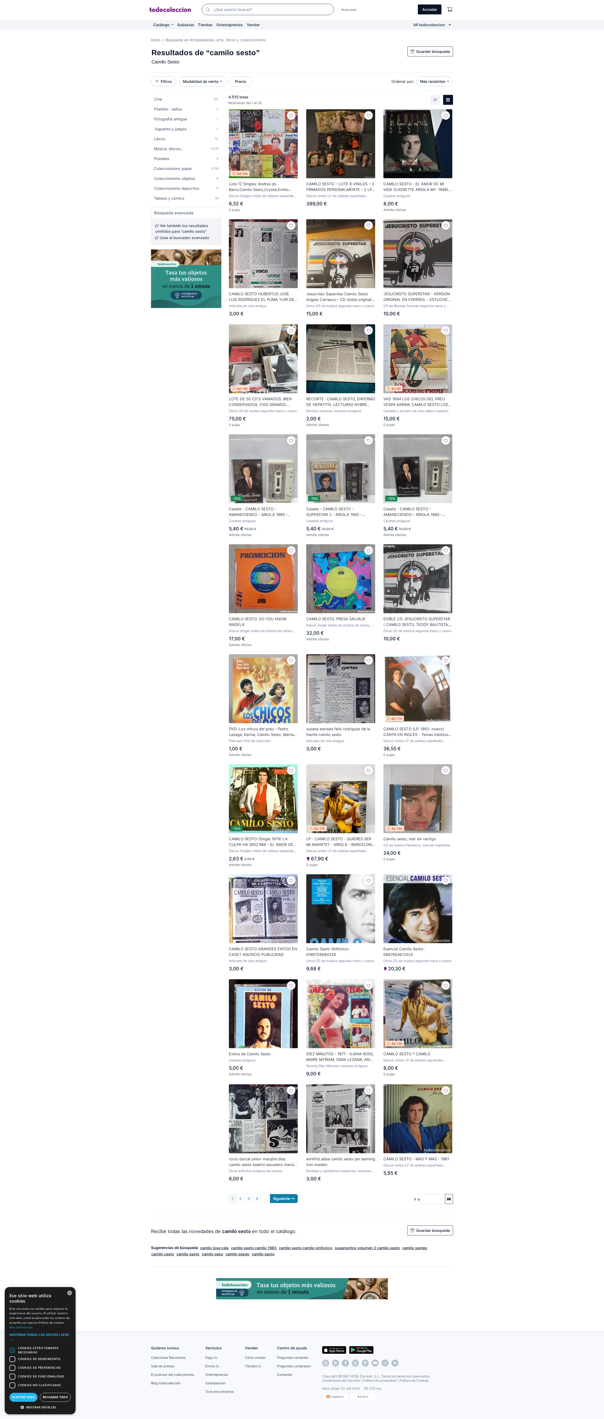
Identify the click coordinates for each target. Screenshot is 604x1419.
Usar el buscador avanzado (184, 237)
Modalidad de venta (201, 81)
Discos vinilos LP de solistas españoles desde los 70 (335, 196)
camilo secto (263, 1254)
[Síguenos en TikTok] (385, 1363)
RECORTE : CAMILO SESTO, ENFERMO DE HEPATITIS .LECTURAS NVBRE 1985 (340, 402)
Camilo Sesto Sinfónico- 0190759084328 (328, 951)
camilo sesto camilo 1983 (254, 1248)
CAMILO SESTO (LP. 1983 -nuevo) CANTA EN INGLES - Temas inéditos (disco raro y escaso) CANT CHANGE (417, 731)
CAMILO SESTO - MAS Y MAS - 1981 (416, 1159)
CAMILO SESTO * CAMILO (406, 1054)
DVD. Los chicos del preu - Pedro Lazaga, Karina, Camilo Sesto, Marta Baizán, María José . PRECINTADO (261, 731)
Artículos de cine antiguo (248, 306)
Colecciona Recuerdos (168, 1358)
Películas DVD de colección (250, 741)
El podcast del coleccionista (172, 1375)
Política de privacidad (379, 1380)
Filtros (166, 81)
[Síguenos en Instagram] (325, 1363)
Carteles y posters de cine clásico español (415, 411)
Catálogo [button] (162, 24)
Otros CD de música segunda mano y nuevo (340, 306)
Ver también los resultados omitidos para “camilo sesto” (181, 228)
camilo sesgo (237, 1254)
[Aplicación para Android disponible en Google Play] (361, 1349)
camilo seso (212, 1254)
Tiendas (205, 24)
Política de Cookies (414, 1380)
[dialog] (40, 1350)
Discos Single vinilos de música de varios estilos (260, 631)
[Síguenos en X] (355, 1363)
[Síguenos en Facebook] (345, 1363)
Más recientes (433, 81)
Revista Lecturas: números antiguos (333, 411)
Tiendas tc (253, 1366)
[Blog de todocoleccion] (394, 1363)
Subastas (185, 24)
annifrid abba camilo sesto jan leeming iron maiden (340, 1162)
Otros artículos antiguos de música (255, 1171)
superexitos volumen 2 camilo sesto (367, 1248)
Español (336, 1396)
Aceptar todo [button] (23, 1397)
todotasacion (215, 1383)
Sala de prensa (162, 1366)
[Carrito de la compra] (450, 9)
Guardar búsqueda (433, 51)
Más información (21, 1327)
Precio (240, 81)
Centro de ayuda (292, 1348)
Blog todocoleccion (165, 1383)
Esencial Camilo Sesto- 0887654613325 (404, 951)
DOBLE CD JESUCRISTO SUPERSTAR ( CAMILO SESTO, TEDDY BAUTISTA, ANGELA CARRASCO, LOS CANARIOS (417, 622)
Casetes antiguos (396, 196)
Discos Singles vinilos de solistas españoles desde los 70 (262, 196)
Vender (253, 24)
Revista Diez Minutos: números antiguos (337, 1066)
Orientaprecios (229, 24)
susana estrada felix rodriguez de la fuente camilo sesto (338, 731)
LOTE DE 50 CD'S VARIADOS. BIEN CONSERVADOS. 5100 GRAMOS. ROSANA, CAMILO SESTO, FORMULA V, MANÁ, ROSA (262, 402)
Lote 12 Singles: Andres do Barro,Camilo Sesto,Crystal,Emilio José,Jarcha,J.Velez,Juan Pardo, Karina (259, 187)
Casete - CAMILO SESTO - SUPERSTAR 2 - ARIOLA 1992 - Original (334, 512)
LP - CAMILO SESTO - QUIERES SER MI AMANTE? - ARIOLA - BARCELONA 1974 (340, 841)
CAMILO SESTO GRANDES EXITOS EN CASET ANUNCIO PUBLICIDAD (263, 951)
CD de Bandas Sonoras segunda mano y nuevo (414, 306)
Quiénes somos (165, 1348)
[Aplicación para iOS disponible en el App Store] (334, 1349)
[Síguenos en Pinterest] (365, 1363)
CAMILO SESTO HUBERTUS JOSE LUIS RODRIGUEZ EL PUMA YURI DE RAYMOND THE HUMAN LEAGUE (261, 296)
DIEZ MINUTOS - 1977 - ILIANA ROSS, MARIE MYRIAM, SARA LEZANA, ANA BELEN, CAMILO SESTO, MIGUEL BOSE (340, 1057)
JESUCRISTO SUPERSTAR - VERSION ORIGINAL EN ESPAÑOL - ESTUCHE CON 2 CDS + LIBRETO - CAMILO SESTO (416, 296)
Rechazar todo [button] (55, 1397)
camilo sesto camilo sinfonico (305, 1248)
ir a (417, 1199)
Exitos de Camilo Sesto (250, 1054)
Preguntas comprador (294, 1366)
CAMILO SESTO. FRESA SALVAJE (335, 619)
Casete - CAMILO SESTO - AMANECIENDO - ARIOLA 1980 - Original (258, 512)
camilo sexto (187, 1254)
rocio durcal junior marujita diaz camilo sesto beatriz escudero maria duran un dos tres (261, 1162)
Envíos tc (212, 1366)
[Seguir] (291, 115)
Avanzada (349, 10)
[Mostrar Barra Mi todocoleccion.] (450, 25)
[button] (40, 1337)
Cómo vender (255, 1358)
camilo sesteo (414, 1248)
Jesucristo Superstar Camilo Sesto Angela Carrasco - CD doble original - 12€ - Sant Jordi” (340, 296)
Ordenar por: (402, 81)
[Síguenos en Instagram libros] (335, 1363)
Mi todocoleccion (429, 24)
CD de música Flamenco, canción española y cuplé (417, 845)
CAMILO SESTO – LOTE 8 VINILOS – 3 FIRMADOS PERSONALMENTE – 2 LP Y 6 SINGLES (340, 187)
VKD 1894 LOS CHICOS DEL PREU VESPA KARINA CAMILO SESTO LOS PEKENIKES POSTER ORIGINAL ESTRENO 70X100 (415, 402)
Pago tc (211, 1358)
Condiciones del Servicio (341, 1380)
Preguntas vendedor (293, 1358)
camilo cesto (162, 1254)
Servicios (213, 1348)
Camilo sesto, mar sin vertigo (409, 838)
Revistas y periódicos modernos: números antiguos (338, 1171)
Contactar (284, 1375)
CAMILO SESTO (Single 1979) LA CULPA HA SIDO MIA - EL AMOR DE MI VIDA (261, 841)
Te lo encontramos (219, 1391)
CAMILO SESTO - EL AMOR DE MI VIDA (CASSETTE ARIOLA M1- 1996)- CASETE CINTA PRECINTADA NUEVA (416, 187)
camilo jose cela (214, 1248)
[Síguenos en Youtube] (375, 1363)
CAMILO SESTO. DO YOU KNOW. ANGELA (258, 622)
